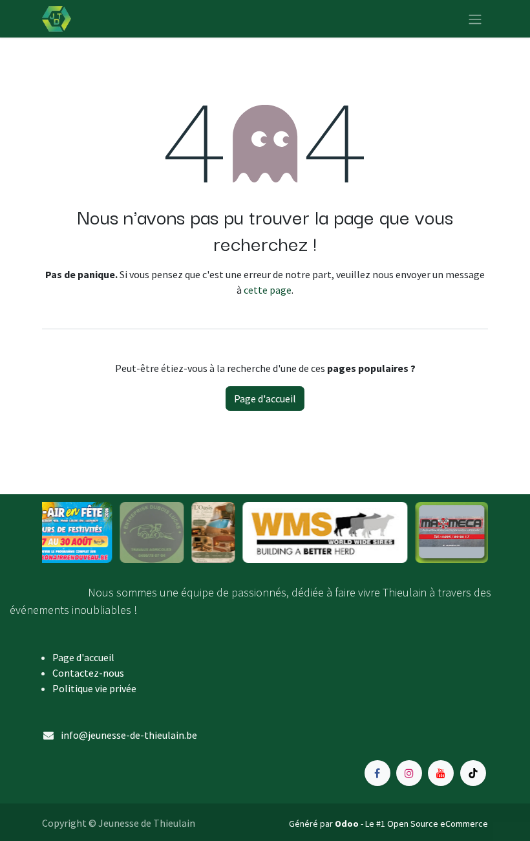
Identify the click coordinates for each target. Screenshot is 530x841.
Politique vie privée (94, 688)
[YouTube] (441, 773)
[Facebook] (377, 773)
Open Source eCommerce (437, 823)
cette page (268, 289)
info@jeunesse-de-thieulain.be (129, 734)
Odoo (348, 823)
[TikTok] (473, 773)
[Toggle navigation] (475, 18)
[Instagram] (409, 773)
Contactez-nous (88, 672)
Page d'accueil (265, 398)
